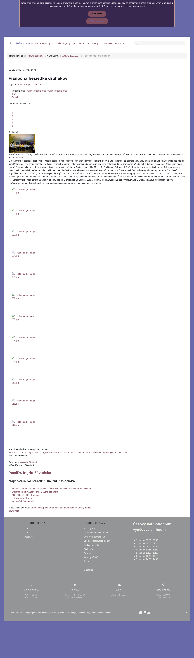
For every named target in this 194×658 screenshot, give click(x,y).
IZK (85, 565)
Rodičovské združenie (94, 545)
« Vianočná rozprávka (39, 508)
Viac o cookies (97, 21)
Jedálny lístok (90, 528)
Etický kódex (90, 549)
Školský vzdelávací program (97, 541)
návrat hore (14, 511)
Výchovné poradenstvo (94, 537)
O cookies (88, 570)
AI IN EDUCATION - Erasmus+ (26, 495)
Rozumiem (97, 14)
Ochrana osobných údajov (96, 533)
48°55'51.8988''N (163, 595)
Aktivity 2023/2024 (30, 462)
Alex (109, 613)
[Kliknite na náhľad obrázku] (22, 143)
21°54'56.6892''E (163, 598)
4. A (26, 528)
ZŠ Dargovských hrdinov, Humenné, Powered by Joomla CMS (46, 613)
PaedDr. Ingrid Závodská (29, 84)
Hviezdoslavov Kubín (22, 498)
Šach (86, 561)
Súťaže (87, 553)
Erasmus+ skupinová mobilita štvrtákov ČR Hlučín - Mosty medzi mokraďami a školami (52, 489)
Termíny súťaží (91, 557)
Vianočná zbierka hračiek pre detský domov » (71, 508)
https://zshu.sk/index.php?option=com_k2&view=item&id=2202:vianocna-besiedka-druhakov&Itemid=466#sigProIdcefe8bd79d (68, 452)
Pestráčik (28, 537)
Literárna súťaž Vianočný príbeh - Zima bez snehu (35, 492)
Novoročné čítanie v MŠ (23, 501)
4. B (26, 533)
